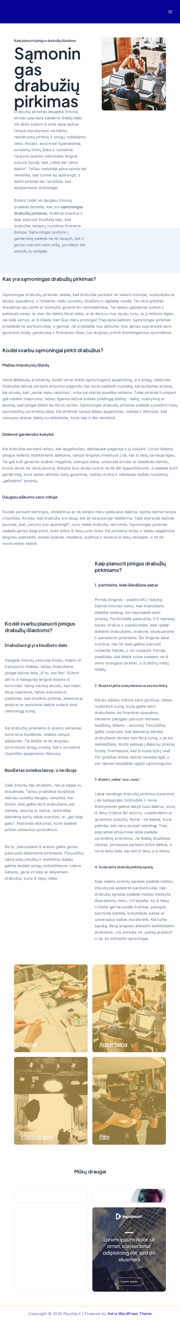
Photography (37, 1136)
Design (29, 1044)
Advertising (113, 1044)
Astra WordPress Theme (129, 1313)
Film (104, 1136)
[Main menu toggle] (170, 12)
